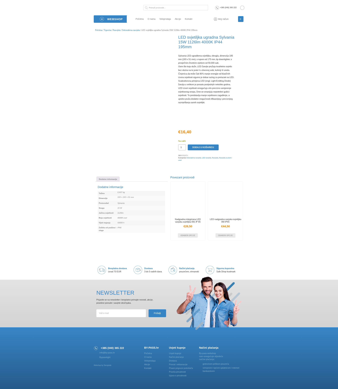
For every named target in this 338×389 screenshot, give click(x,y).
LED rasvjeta (206, 158)
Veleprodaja (165, 19)
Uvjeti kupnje (175, 353)
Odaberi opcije (187, 235)
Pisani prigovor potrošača (181, 368)
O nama (151, 19)
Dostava (173, 361)
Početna (140, 19)
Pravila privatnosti (177, 372)
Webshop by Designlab (102, 365)
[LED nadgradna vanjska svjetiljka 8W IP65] (225, 199)
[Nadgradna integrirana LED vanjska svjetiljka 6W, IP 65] (188, 199)
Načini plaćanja (176, 357)
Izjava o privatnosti (177, 375)
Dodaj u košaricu (203, 147)
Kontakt (188, 19)
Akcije (178, 19)
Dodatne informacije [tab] (108, 179)
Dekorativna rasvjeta (131, 30)
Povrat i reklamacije (178, 364)
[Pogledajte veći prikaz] (184, 122)
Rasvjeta (116, 30)
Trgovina (107, 30)
